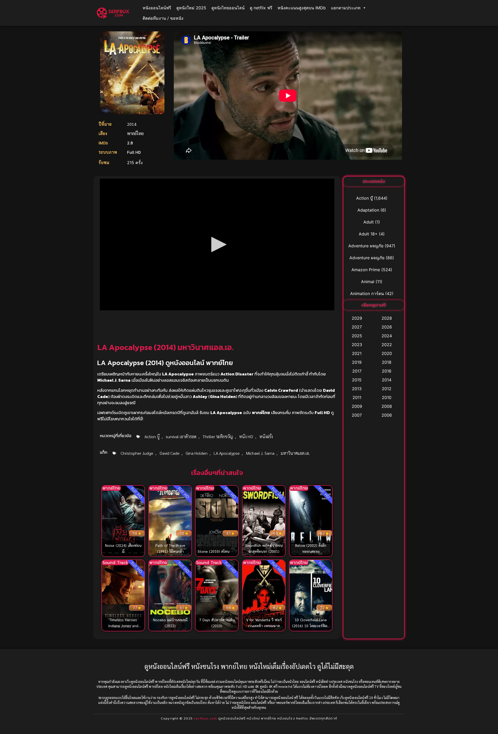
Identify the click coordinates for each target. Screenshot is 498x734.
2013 (357, 388)
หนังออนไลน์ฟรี (157, 7)
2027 (357, 327)
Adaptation (368, 210)
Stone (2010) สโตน (214, 551)
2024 (387, 335)
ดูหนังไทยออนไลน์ (228, 7)
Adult (368, 222)
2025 (357, 335)
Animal (367, 281)
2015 (357, 379)
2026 (387, 327)
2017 (357, 371)
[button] (217, 244)
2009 (357, 406)
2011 (356, 397)
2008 (387, 406)
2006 (387, 415)
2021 (357, 353)
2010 (386, 397)
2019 (357, 362)
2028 (387, 318)
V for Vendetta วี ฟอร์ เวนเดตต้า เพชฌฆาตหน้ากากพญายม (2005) (264, 625)
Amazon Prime (365, 269)
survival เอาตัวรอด (181, 436)
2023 (357, 344)
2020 (387, 353)
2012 (386, 388)
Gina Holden (197, 453)
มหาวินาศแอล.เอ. (295, 453)
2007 (357, 415)
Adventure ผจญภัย (365, 245)
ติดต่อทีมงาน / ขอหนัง (163, 18)
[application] (217, 244)
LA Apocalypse (227, 453)
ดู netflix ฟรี (261, 7)
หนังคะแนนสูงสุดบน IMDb (302, 7)
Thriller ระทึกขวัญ (218, 436)
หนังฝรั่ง (266, 436)
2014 (386, 379)
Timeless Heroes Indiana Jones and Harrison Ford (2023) (123, 625)
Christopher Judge (137, 453)
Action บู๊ (152, 436)
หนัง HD (246, 436)
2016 (386, 371)
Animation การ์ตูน (367, 293)
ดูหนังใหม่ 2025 (191, 7)
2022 (387, 344)
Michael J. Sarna (260, 453)
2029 (357, 318)
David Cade (169, 453)
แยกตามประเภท (346, 7)
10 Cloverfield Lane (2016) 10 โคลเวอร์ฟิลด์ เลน (310, 625)
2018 (386, 362)
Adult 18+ (368, 233)
